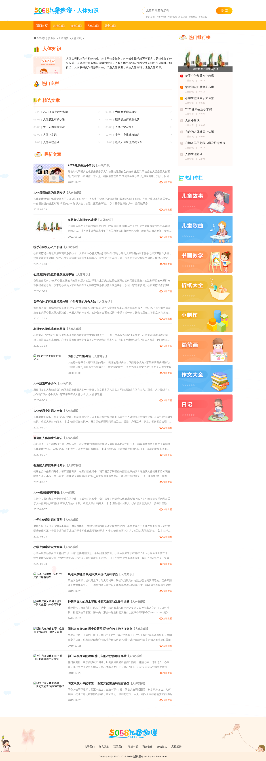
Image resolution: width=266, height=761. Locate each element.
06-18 (202, 91)
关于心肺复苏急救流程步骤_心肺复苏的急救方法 (64, 301)
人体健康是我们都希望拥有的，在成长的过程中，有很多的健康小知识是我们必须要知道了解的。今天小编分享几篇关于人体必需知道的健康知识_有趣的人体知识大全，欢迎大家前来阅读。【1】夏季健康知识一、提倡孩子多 (101, 201)
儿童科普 (63, 38)
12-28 (202, 114)
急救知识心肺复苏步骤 (82, 219)
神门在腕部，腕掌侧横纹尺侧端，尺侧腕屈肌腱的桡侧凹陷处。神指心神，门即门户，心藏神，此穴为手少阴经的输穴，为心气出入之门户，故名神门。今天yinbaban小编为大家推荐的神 (119, 665)
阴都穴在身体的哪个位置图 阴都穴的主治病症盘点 (100, 628)
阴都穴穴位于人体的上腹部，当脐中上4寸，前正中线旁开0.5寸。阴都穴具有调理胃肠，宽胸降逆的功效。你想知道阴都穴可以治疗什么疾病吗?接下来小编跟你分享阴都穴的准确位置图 (120, 637)
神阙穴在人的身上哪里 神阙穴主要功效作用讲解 (98, 601)
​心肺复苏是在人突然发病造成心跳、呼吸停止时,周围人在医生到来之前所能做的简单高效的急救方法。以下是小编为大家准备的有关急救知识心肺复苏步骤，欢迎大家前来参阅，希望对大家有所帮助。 (120, 229)
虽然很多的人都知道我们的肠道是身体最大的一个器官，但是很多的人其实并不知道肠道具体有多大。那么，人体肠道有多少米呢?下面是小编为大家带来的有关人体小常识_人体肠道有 (101, 392)
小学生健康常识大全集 (47, 546)
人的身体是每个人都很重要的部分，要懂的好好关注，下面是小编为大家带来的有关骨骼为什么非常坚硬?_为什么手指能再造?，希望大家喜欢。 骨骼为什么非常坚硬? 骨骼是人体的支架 (120, 364)
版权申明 (133, 746)
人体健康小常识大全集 (47, 410)
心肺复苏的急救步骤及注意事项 (53, 274)
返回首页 (42, 25)
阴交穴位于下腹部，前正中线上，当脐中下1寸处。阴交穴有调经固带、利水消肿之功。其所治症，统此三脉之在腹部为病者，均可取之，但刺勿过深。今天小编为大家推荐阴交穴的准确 (120, 692)
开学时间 (203, 17)
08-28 (202, 103)
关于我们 (90, 746)
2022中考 (161, 17)
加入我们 (104, 746)
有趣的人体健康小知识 (47, 437)
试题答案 (193, 17)
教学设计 (182, 17)
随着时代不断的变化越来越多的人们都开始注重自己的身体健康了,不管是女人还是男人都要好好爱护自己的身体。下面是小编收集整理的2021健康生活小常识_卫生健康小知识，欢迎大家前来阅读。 (119, 174)
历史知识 (110, 25)
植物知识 (76, 25)
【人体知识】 (103, 165)
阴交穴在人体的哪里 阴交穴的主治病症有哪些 (98, 683)
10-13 (202, 80)
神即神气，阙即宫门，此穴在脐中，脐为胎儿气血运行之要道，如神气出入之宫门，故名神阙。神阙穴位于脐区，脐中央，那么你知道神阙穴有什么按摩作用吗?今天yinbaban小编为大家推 (119, 610)
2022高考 (172, 17)
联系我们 (118, 746)
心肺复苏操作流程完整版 (49, 328)
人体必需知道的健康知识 (49, 192)
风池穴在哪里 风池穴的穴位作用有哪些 (93, 574)
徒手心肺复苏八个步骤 (47, 247)
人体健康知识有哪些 (46, 492)
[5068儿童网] (133, 740)
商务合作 (147, 746)
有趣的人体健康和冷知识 (49, 465)
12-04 (202, 159)
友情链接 (162, 746)
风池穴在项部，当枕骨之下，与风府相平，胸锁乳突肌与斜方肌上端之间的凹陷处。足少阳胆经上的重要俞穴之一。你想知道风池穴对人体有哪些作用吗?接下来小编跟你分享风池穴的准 (120, 583)
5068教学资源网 (46, 38)
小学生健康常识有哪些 (47, 519)
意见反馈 (176, 746)
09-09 (202, 125)
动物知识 (59, 25)
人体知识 (93, 25)
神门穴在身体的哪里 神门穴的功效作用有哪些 (97, 656)
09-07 (202, 136)
